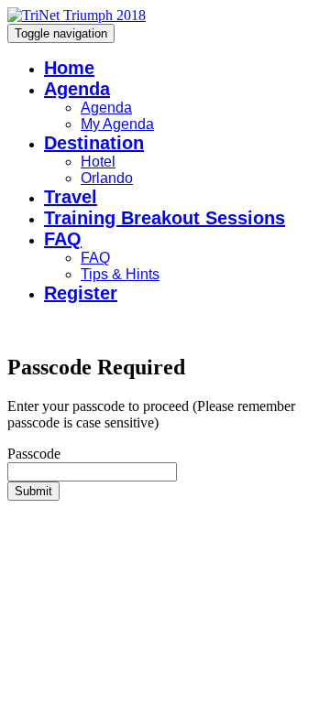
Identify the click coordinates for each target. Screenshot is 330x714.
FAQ (63, 239)
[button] (33, 491)
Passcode (33, 453)
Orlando (107, 178)
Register (80, 293)
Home (69, 68)
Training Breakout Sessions (164, 218)
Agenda (77, 89)
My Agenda (117, 124)
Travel (70, 197)
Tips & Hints (120, 274)
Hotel (98, 161)
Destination (94, 143)
